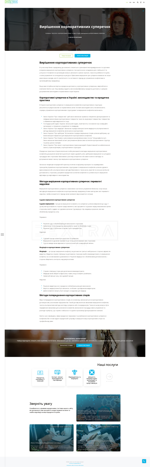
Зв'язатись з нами (66, 345)
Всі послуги (109, 381)
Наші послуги (66, 56)
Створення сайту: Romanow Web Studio (75, 465)
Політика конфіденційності (75, 463)
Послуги (54, 33)
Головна (48, 33)
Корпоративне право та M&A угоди (69, 33)
